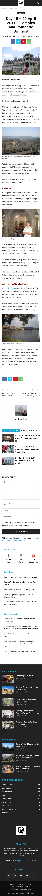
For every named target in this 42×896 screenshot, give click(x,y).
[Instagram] (14, 875)
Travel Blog (21, 884)
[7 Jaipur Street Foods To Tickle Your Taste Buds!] (8, 769)
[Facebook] (8, 875)
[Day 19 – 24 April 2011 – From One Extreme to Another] (8, 461)
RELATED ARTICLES (11, 431)
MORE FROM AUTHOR (29, 431)
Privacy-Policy (10, 884)
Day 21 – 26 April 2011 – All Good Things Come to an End (27, 438)
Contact (28, 887)
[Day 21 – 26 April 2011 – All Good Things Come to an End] (8, 438)
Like (8, 554)
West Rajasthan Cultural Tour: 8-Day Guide (19, 590)
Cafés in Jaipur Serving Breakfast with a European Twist (18, 596)
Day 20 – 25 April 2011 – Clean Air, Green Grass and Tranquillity (27, 449)
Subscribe (33, 554)
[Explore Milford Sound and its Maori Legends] (8, 747)
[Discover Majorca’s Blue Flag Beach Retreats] (8, 690)
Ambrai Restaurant (9, 288)
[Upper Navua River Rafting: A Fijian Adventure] (8, 702)
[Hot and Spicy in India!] (8, 679)
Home (4, 9)
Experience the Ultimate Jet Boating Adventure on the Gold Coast (21, 603)
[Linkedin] (21, 875)
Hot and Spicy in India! (24, 676)
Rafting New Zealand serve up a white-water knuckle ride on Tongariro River (21, 643)
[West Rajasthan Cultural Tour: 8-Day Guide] (8, 725)
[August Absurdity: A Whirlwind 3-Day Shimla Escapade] (8, 758)
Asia (4, 452)
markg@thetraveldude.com (25, 860)
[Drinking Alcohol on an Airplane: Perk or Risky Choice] (8, 714)
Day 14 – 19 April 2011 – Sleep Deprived (11, 394)
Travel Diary (13, 9)
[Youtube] (33, 875)
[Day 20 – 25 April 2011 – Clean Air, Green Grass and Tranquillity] (8, 449)
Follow (21, 554)
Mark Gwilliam (10, 36)
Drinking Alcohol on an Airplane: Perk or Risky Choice (20, 583)
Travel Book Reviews (16, 887)
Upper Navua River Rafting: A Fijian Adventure (20, 577)
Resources (30, 884)
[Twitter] (27, 875)
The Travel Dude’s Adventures (21, 889)
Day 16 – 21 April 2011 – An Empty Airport (30, 394)
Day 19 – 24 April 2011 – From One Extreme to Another (26, 460)
